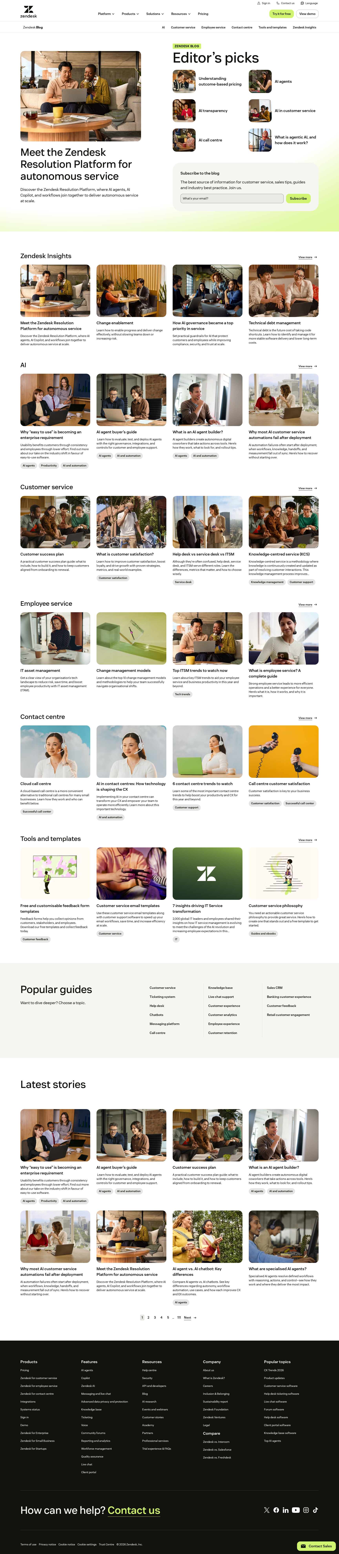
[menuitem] (309, 3)
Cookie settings (87, 1544)
